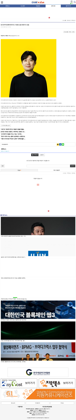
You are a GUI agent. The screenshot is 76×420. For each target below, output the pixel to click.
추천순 (69, 173)
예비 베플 (57, 170)
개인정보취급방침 (47, 406)
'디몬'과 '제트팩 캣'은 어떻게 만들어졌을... (13, 129)
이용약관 (20, 406)
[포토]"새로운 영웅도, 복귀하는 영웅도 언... (13, 131)
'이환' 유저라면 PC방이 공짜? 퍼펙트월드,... (13, 139)
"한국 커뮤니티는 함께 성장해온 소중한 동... (13, 136)
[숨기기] (2, 165)
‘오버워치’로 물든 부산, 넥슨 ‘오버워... (11, 134)
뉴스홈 (64, 20)
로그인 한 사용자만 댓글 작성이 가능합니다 (38, 160)
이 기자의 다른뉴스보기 (6, 125)
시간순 (64, 173)
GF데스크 (73, 20)
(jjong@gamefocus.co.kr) (10, 35)
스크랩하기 (42, 154)
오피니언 (68, 20)
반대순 (73, 173)
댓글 (19, 170)
